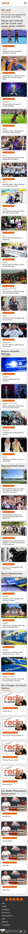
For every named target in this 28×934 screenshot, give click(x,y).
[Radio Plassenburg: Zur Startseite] (12, 3)
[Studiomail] (17, 899)
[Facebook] (10, 899)
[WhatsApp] (6, 899)
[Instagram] (14, 899)
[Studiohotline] (21, 899)
